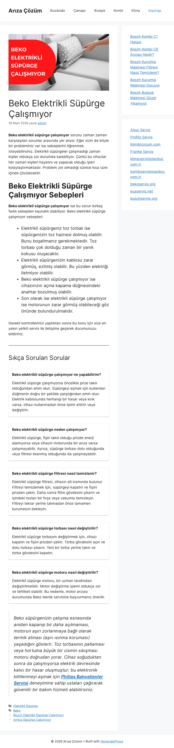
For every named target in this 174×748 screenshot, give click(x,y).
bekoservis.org (142, 184)
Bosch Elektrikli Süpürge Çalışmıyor (38, 715)
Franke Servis (141, 151)
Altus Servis (140, 130)
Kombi (118, 10)
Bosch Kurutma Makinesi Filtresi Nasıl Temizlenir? (144, 67)
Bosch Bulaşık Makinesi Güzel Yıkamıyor (143, 98)
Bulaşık (99, 10)
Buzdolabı (57, 10)
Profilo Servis (141, 137)
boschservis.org (143, 198)
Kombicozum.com (145, 144)
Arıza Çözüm (25, 10)
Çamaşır (80, 10)
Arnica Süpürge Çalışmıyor (32, 719)
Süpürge (154, 10)
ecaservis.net (141, 191)
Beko (17, 710)
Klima (136, 10)
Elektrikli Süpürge (25, 706)
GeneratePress (112, 741)
